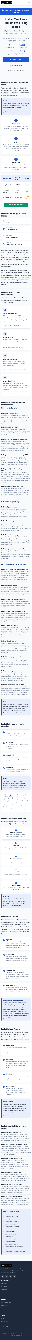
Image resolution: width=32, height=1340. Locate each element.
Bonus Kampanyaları (6, 1302)
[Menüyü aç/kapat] (29, 3)
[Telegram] (14, 1276)
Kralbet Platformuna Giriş (17, 205)
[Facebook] (10, 1276)
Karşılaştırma (4, 1292)
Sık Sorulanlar (4, 1295)
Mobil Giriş (4, 1305)
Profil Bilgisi (4, 1289)
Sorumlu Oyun (4, 1321)
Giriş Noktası (4, 1284)
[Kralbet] (6, 2)
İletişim (3, 1318)
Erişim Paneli (4, 1286)
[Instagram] (6, 1276)
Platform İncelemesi (6, 1308)
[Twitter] (2, 1276)
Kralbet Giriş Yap (17, 59)
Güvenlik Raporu (5, 1311)
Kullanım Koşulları (5, 1324)
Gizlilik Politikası (5, 1327)
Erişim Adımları (17, 65)
